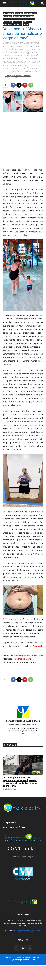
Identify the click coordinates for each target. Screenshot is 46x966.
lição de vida (7, 22)
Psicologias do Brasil (25, 655)
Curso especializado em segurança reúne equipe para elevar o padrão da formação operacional (20, 781)
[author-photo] (23, 717)
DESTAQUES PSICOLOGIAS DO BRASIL (15, 19)
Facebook (37, 646)
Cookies (8, 957)
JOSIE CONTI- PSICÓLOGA (14, 827)
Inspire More (24, 659)
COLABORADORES (28, 16)
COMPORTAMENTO (30, 13)
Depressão (16, 16)
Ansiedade (19, 13)
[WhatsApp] (30, 85)
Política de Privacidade (22, 957)
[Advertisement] (23, 139)
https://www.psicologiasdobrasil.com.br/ (23, 725)
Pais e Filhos (17, 22)
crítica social (7, 16)
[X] (19, 85)
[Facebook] (13, 85)
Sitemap (36, 957)
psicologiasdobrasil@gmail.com (27, 931)
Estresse (32, 19)
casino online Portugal (23, 857)
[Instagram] (23, 947)
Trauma (25, 24)
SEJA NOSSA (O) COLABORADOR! (23, 960)
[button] (4, 3)
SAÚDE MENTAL (8, 13)
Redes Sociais (7, 24)
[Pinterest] (24, 85)
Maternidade (27, 22)
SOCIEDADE (17, 24)
